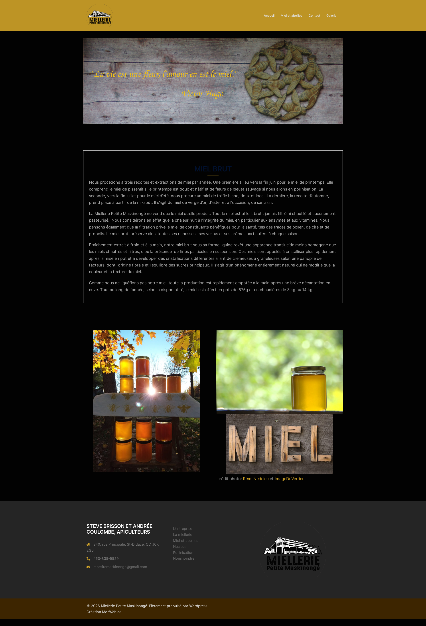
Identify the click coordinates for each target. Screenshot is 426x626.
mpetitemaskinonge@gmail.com (120, 566)
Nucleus (179, 546)
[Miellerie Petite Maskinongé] (100, 15)
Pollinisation (183, 552)
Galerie (331, 15)
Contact (314, 15)
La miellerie (182, 534)
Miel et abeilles (291, 15)
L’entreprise (182, 528)
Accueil (269, 15)
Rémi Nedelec (256, 478)
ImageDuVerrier (289, 478)
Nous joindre (183, 558)
